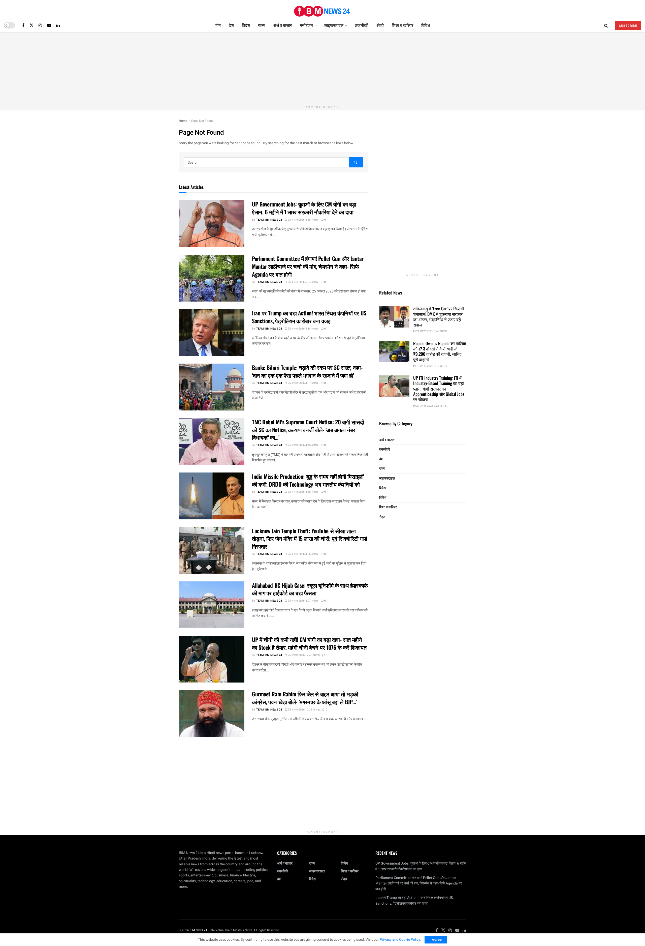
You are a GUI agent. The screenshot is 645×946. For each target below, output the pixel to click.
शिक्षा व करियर (402, 25)
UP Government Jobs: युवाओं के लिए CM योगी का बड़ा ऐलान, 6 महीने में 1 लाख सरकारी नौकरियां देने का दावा (304, 208)
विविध (425, 25)
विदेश (246, 25)
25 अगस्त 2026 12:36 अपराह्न (303, 709)
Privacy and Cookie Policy (400, 939)
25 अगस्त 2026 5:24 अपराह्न (302, 282)
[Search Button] (606, 25)
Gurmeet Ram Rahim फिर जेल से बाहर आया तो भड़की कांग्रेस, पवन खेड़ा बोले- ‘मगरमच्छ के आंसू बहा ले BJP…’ (305, 698)
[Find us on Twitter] (31, 25)
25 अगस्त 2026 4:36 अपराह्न (302, 492)
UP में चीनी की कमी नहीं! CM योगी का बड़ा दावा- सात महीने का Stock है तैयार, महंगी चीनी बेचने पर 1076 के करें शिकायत (309, 643)
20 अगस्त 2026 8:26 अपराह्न (430, 406)
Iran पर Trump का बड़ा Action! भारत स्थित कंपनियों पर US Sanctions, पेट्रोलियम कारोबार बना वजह (309, 317)
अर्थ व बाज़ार (282, 25)
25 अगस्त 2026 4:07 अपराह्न (302, 601)
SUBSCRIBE (628, 25)
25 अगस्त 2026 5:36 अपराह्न (302, 220)
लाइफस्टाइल (333, 25)
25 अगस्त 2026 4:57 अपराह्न (302, 383)
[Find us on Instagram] (40, 25)
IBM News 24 (198, 930)
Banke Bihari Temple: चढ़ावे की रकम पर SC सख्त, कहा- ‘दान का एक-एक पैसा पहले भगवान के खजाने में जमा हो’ (307, 371)
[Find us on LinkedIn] (58, 25)
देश (231, 25)
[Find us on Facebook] (23, 25)
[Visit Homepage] (322, 9)
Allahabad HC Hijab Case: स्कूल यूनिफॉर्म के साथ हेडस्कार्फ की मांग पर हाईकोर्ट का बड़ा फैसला (310, 589)
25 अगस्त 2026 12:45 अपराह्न (303, 655)
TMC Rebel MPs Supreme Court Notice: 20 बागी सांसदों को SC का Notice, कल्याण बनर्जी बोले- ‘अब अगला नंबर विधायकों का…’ (308, 429)
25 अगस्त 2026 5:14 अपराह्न (302, 329)
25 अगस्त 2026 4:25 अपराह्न (302, 554)
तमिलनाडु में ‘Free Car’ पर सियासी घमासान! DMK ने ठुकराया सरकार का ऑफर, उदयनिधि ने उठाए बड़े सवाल (438, 316)
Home (183, 121)
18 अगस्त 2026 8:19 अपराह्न (430, 366)
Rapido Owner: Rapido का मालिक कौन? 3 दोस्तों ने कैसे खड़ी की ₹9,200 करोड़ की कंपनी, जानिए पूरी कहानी (439, 351)
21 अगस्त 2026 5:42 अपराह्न (430, 331)
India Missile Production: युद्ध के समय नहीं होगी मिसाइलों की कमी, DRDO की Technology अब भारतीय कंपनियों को (307, 480)
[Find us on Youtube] (49, 25)
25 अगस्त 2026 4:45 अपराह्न (302, 445)
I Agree (436, 939)
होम (218, 25)
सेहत (382, 517)
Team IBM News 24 (269, 220)
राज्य (261, 25)
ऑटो (380, 25)
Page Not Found (202, 121)
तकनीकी (361, 25)
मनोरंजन (306, 25)
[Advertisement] (322, 68)
